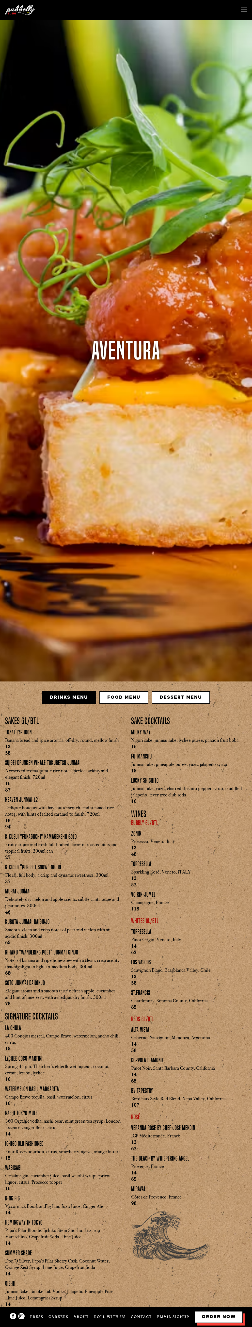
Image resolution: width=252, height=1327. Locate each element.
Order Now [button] (219, 1317)
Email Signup (173, 1317)
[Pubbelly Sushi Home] (22, 10)
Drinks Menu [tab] (69, 699)
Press (36, 1317)
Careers (58, 1317)
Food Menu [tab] (124, 699)
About (81, 1317)
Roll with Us (110, 1317)
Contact (141, 1317)
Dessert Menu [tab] (181, 699)
